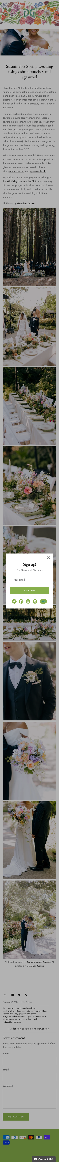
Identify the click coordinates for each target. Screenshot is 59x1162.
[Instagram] (28, 601)
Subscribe (29, 590)
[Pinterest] (35, 601)
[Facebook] (21, 601)
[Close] (48, 557)
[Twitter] (14, 601)
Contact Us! (45, 1159)
